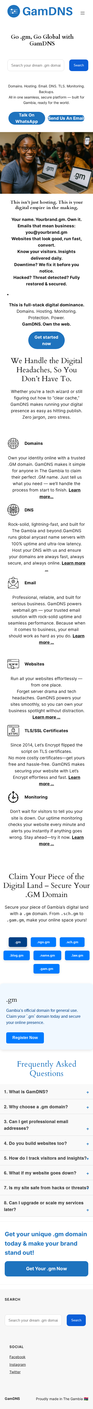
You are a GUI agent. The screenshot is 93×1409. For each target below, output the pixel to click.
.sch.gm (72, 942)
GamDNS (12, 1398)
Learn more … (46, 717)
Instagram (17, 1364)
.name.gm (47, 955)
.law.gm (77, 955)
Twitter (15, 1372)
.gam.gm (46, 969)
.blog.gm (17, 955)
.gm (18, 942)
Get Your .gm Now (46, 1269)
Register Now (25, 1038)
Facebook (17, 1357)
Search (79, 65)
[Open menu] (83, 13)
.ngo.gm (43, 942)
